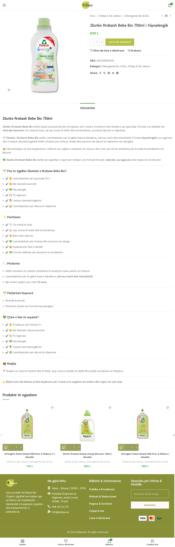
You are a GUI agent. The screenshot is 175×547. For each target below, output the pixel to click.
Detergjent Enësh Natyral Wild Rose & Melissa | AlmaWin (145, 455)
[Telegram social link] (117, 73)
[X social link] (104, 73)
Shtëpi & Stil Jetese (110, 15)
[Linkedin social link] (113, 73)
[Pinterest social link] (109, 73)
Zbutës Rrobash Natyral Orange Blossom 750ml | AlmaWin (87, 455)
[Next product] (170, 16)
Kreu (92, 15)
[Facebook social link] (100, 73)
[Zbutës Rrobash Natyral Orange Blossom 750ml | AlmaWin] (87, 427)
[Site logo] (88, 4)
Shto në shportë (120, 42)
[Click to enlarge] (9, 90)
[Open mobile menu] (4, 5)
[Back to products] (166, 16)
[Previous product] (162, 16)
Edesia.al (81, 532)
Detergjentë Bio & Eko (136, 15)
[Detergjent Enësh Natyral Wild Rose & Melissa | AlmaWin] (145, 427)
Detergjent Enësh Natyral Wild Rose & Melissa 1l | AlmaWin (30, 455)
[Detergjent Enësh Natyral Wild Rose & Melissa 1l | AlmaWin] (30, 427)
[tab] (87, 108)
